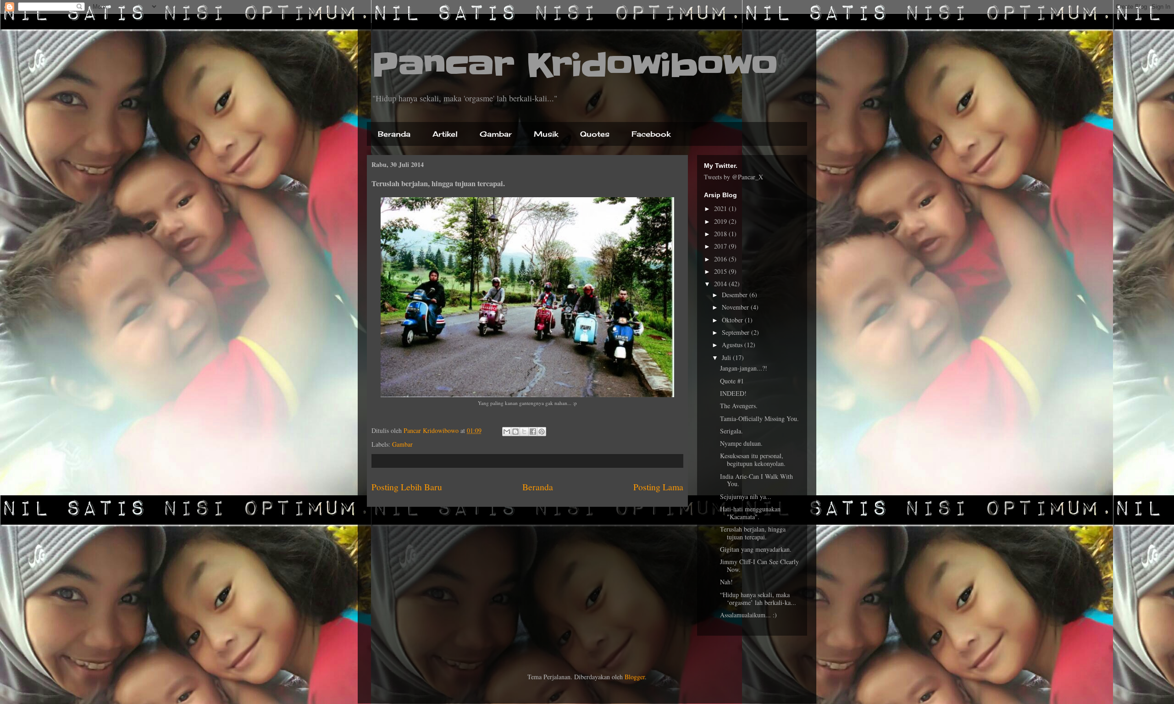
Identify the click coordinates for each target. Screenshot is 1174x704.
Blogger (635, 676)
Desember (735, 294)
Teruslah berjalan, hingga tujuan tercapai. (753, 533)
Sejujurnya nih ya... (745, 496)
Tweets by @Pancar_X (733, 176)
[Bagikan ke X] (524, 431)
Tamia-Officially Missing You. (759, 418)
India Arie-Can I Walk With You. (756, 480)
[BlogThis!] (515, 431)
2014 (721, 283)
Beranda (394, 134)
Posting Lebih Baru (406, 487)
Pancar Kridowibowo (574, 65)
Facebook (650, 134)
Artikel (445, 134)
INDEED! (733, 393)
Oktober (733, 320)
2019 (721, 221)
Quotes (594, 134)
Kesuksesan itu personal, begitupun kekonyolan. (753, 459)
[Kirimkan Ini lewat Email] (506, 431)
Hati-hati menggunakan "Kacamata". (750, 512)
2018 (721, 233)
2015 (721, 271)
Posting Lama (658, 487)
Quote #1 (732, 381)
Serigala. (731, 431)
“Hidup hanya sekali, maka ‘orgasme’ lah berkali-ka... (758, 598)
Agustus (733, 344)
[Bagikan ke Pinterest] (541, 431)
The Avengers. (739, 405)
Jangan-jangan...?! (743, 368)
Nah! (726, 581)
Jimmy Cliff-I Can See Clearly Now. (759, 565)
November (736, 307)
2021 (721, 208)
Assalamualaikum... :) (748, 614)
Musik (546, 134)
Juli (727, 357)
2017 (721, 246)
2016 (721, 259)
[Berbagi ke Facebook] (532, 431)
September (736, 332)
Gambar (496, 134)
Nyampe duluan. (741, 443)
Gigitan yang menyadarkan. (756, 549)
